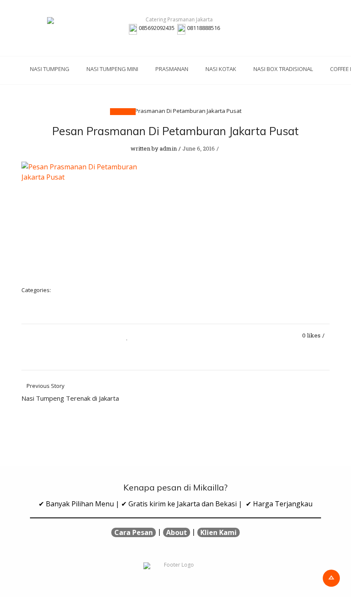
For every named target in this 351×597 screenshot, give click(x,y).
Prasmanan (171, 69)
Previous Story (70, 392)
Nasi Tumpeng (49, 69)
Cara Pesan (133, 532)
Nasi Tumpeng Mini (112, 69)
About (176, 532)
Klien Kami (218, 532)
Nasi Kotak (220, 69)
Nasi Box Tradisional (283, 69)
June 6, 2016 (198, 148)
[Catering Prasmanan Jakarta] (175, 20)
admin (168, 148)
